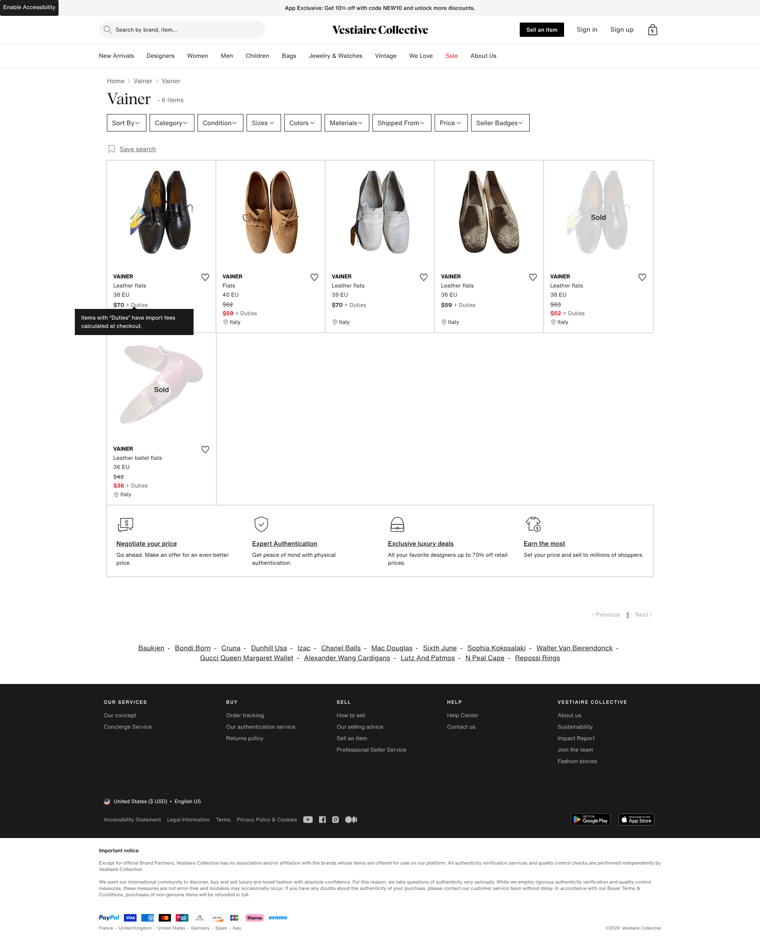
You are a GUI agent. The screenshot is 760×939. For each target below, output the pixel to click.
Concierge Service (128, 727)
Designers (160, 55)
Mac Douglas (391, 648)
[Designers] (181, 56)
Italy (237, 928)
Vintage (385, 55)
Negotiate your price (146, 543)
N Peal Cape (485, 658)
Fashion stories (577, 761)
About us (569, 715)
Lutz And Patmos (428, 658)
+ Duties (137, 305)
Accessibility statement (132, 819)
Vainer (142, 81)
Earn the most (544, 543)
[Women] (214, 56)
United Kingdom (135, 928)
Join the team (575, 750)
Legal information (188, 819)
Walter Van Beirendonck (574, 648)
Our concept (120, 715)
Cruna (231, 648)
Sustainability (575, 727)
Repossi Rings (537, 658)
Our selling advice (359, 727)
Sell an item (541, 29)
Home (115, 81)
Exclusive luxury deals (421, 543)
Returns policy (244, 738)
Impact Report (576, 738)
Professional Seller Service (371, 750)
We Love (421, 55)
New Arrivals (116, 55)
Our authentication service (260, 727)
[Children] (275, 56)
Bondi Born (193, 648)
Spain (221, 928)
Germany (200, 928)
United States (172, 928)
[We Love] (439, 56)
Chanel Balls (341, 648)
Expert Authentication (284, 543)
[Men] (239, 56)
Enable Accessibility (29, 7)
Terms (223, 819)
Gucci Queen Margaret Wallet (246, 658)
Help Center (463, 715)
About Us (483, 55)
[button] (652, 29)
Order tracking (245, 715)
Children (258, 55)
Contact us (461, 727)
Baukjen (151, 648)
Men (227, 55)
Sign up (622, 29)
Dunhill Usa (269, 648)
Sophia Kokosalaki (496, 648)
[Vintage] (403, 56)
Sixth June (440, 648)
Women (197, 55)
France (106, 928)
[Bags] (302, 56)
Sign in (587, 29)
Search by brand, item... (146, 29)
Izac (304, 648)
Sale (452, 55)
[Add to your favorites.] (205, 277)
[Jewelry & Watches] (368, 56)
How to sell (350, 715)
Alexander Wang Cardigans (347, 658)
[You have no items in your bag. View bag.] (652, 29)
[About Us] (503, 56)
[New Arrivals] (140, 56)
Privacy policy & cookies (267, 819)
